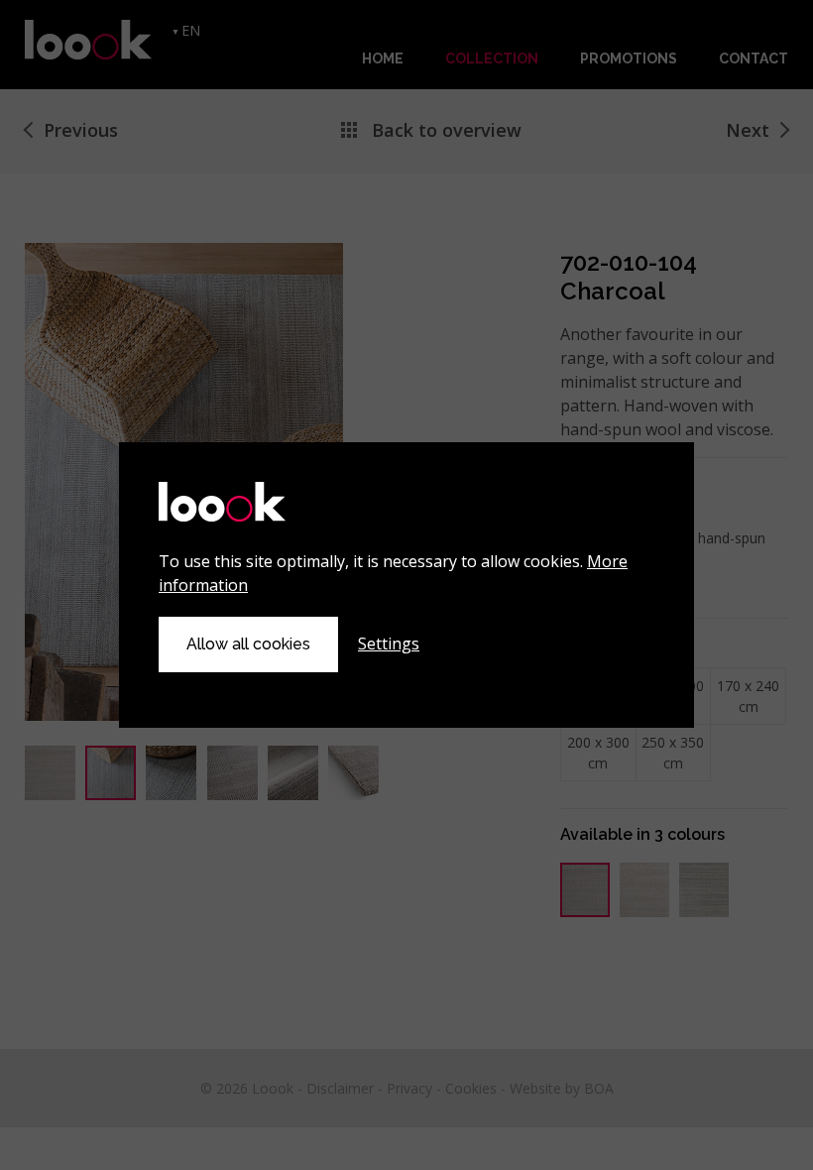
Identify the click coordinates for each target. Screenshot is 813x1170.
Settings (388, 643)
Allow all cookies (248, 644)
